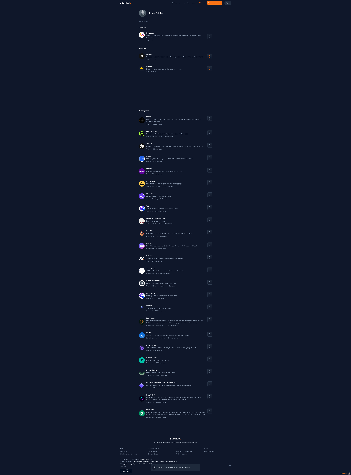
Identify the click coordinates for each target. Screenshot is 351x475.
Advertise (202, 3)
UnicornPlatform (172, 461)
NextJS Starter (152, 451)
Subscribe (177, 3)
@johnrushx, (127, 464)
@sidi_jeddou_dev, (136, 464)
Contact (206, 448)
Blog (177, 448)
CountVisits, (146, 461)
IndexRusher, (164, 461)
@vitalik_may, (145, 464)
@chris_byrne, (160, 464)
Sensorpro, (139, 461)
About (121, 448)
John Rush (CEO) (209, 451)
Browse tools (191, 3)
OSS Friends (123, 451)
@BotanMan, (152, 464)
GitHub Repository (153, 448)
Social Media (145, 21)
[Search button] (184, 3)
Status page (123, 466)
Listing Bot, (158, 461)
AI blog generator (181, 454)
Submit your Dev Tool (214, 3)
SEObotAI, (152, 461)
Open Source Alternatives (184, 451)
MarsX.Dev (145, 459)
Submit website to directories (128, 454)
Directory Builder (153, 454)
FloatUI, (134, 461)
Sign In (228, 3)
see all (165, 464)
